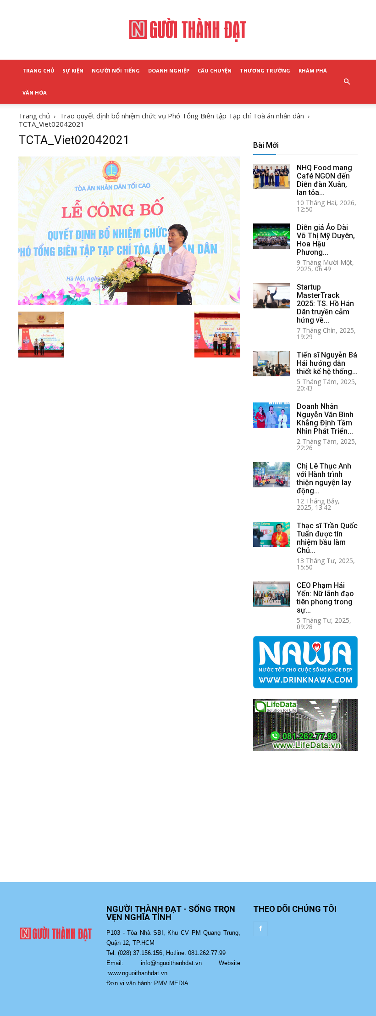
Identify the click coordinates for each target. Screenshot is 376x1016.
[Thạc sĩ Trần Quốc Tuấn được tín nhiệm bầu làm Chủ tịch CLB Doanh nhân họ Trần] (271, 534)
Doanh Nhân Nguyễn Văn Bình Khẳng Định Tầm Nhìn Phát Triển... (325, 418)
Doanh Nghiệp (168, 70)
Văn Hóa (34, 92)
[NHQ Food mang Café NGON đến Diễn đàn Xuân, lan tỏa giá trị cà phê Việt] (271, 176)
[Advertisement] (305, 825)
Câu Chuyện (215, 70)
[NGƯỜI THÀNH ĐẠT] (188, 30)
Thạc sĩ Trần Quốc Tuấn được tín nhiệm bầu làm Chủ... (327, 538)
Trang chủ (34, 115)
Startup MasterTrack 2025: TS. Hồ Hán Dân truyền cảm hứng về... (325, 303)
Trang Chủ (38, 70)
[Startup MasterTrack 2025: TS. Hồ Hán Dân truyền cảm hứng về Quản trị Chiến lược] (271, 295)
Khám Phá (313, 70)
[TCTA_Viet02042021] (129, 302)
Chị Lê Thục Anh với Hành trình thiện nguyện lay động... (324, 478)
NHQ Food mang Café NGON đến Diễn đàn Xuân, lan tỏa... (324, 180)
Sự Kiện (72, 70)
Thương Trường (265, 70)
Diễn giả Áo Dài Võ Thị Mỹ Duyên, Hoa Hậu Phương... (326, 240)
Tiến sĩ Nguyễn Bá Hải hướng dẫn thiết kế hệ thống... (327, 363)
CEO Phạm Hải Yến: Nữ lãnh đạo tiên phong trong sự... (325, 597)
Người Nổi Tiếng (116, 70)
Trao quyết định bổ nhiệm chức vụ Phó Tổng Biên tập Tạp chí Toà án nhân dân (182, 115)
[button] (347, 82)
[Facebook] (260, 928)
